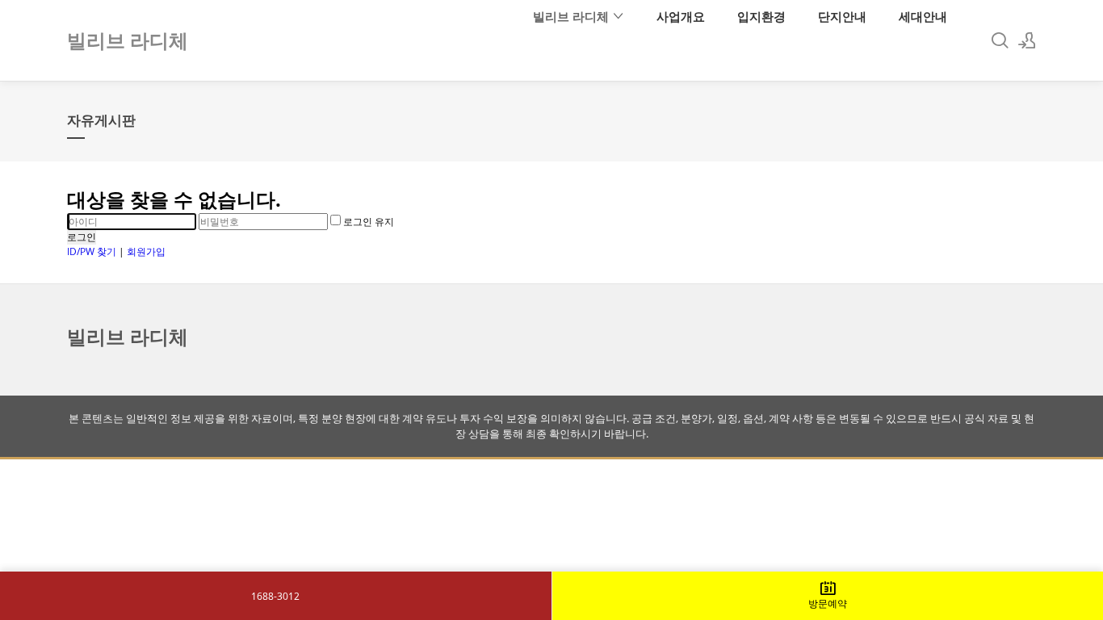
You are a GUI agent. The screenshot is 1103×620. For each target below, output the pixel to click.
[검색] (1000, 40)
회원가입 (146, 251)
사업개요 (680, 16)
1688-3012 (275, 596)
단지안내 (842, 16)
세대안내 (923, 16)
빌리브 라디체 (572, 16)
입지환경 (761, 16)
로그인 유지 (367, 221)
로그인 (81, 237)
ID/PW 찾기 (91, 251)
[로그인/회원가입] (1027, 40)
